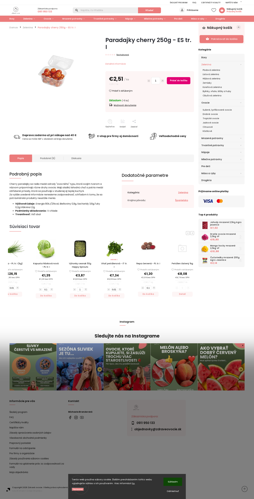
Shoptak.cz (37, 491)
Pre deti (205, 166)
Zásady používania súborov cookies (29, 458)
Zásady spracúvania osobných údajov (30, 432)
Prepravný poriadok (20, 443)
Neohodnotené (122, 55)
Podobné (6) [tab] (47, 158)
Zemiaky (207, 82)
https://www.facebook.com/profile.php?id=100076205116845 (70, 417)
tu (133, 483)
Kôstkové (207, 131)
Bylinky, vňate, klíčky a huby (217, 91)
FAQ (194, 2)
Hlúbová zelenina (211, 78)
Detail (178, 294)
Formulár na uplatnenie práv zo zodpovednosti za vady (36, 465)
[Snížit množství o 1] (36, 289)
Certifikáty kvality (211, 2)
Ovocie (205, 102)
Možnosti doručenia (125, 105)
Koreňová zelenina (212, 87)
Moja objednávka (18, 472)
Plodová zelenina (211, 70)
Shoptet (22, 491)
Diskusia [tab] (76, 158)
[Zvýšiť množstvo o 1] (162, 80)
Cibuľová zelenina (212, 95)
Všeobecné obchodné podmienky (28, 437)
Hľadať (150, 10)
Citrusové (208, 126)
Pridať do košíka (178, 80)
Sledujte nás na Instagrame (127, 336)
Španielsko (181, 200)
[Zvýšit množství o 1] (13, 288)
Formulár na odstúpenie (22, 448)
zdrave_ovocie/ (76, 417)
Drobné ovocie (210, 114)
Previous (188, 233)
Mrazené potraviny (212, 138)
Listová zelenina (211, 74)
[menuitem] (14, 19)
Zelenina (206, 64)
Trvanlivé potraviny (212, 145)
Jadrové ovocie (211, 122)
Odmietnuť (173, 491)
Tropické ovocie (211, 118)
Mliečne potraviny (211, 159)
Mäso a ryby (208, 173)
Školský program (179, 2)
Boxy (204, 57)
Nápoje (205, 152)
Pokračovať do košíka (224, 39)
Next (192, 233)
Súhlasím (173, 481)
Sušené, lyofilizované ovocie (217, 109)
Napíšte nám (232, 2)
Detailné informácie (115, 63)
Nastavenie (78, 489)
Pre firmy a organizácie (22, 453)
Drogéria (206, 180)
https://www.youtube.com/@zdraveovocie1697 (82, 417)
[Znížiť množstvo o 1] (148, 80)
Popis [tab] (20, 158)
